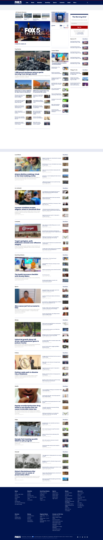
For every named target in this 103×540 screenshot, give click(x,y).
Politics (17, 352)
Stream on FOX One (57, 514)
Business (29, 518)
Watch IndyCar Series (56, 522)
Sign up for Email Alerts (82, 500)
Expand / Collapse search (87, 2)
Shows (66, 491)
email (87, 537)
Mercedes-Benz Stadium (26, 19)
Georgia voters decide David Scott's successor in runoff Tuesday (19, 123)
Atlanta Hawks (55, 495)
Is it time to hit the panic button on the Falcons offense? (51, 296)
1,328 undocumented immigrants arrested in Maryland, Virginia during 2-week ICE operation (51, 210)
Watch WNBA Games (56, 529)
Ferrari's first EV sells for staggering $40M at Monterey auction (50, 347)
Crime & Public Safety (19, 494)
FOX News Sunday (18, 504)
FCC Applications (81, 505)
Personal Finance (30, 515)
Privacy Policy (80, 32)
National (16, 495)
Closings (29, 492)
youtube (78, 537)
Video (16, 419)
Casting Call (42, 494)
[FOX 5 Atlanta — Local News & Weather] (19, 2)
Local (16, 492)
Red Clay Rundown (68, 495)
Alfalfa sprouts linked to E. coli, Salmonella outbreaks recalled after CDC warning (50, 237)
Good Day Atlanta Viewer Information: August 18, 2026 (75, 58)
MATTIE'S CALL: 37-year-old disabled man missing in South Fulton (38, 106)
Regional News (44, 514)
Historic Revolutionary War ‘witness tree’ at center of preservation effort (25, 473)
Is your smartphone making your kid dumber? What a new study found (52, 390)
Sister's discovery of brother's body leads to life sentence (20, 112)
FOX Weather (29, 500)
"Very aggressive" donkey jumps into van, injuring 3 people (51, 456)
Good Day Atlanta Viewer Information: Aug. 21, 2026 (75, 42)
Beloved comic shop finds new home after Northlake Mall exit (20, 117)
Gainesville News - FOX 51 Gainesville (45, 521)
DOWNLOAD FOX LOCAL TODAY (59, 12)
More (74, 2)
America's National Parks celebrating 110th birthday (57, 94)
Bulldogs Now (67, 500)
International (17, 497)
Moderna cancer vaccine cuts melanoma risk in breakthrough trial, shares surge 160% (51, 335)
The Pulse (67, 494)
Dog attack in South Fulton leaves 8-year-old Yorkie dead (38, 96)
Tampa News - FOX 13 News (44, 516)
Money (16, 320)
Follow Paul (42, 495)
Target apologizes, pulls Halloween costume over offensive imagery (28, 242)
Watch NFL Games (56, 515)
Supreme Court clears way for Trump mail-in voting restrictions (50, 216)
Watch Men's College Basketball (56, 524)
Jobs (78, 501)
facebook (80, 537)
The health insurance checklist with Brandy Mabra (59, 63)
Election (17, 514)
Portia (66, 497)
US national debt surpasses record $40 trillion (51, 329)
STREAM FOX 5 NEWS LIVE (20, 44)
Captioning (80, 507)
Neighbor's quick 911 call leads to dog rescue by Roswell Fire (51, 462)
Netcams (29, 494)
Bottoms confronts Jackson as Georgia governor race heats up (51, 374)
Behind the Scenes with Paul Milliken (69, 502)
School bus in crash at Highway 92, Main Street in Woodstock (23, 91)
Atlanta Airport (44, 18)
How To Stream (81, 492)
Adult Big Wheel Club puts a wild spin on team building (51, 264)
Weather (29, 491)
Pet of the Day (43, 497)
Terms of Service (80, 33)
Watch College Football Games (56, 518)
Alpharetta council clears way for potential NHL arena (41, 91)
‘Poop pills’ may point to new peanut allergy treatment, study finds (50, 408)
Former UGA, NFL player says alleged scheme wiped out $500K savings (51, 314)
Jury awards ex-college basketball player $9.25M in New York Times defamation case (52, 302)
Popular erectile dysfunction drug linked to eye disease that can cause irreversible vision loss (27, 407)
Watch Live (67, 507)
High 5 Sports (55, 498)
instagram (85, 537)
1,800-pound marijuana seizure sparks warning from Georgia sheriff (29, 73)
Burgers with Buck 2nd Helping (69, 506)
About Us (80, 491)
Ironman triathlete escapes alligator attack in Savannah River (28, 208)
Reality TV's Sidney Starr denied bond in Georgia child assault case (19, 106)
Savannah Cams (30, 495)
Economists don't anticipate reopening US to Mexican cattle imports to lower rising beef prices (51, 231)
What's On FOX (68, 509)
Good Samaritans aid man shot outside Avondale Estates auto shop (20, 101)
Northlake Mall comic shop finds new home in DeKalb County (57, 84)
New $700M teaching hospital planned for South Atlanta (51, 402)
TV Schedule (67, 510)
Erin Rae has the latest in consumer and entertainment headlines (49, 281)
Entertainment (17, 501)
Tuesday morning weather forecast (57, 100)
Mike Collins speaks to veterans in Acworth (56, 105)
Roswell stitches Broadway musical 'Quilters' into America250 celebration (75, 84)
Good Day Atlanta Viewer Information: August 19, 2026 (75, 52)
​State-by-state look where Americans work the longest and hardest (51, 198)
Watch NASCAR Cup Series (57, 521)
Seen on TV (73, 39)
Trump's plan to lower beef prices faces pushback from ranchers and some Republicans (51, 249)
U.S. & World (18, 188)
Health (16, 386)
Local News (18, 154)
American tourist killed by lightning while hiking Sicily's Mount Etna (51, 479)
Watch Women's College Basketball (57, 527)
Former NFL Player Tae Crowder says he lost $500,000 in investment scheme (50, 290)
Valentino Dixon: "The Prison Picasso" (56, 68)
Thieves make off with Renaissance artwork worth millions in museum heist (51, 473)
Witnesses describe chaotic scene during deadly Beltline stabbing (20, 96)
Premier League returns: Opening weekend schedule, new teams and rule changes (50, 308)
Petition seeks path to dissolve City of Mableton (38, 117)
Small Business (30, 521)
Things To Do (73, 70)
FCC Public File (80, 504)
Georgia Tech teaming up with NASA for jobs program (56, 78)
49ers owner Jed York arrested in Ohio (27, 307)
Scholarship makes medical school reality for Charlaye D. (56, 110)
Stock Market (29, 520)
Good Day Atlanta (19, 255)
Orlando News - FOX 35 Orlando (44, 519)
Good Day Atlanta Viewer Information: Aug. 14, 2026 (75, 63)
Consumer (17, 221)
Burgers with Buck (43, 492)
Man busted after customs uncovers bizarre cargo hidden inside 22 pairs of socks (51, 468)
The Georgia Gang (68, 498)
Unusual (17, 452)
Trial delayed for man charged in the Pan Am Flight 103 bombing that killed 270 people (51, 192)
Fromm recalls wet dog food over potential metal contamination (51, 243)
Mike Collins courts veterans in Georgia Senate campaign (37, 123)
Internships (80, 502)
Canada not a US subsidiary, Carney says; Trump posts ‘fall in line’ (51, 204)
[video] (60, 57)
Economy (29, 517)
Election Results (18, 518)
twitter (82, 537)
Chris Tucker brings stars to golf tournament (56, 89)
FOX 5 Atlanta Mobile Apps (20, 502)
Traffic (28, 498)
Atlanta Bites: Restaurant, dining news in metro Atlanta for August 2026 (75, 73)
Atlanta (53, 25)
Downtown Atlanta (18, 18)
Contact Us (80, 498)
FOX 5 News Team (81, 497)
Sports (16, 286)
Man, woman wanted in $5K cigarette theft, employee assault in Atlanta (37, 112)
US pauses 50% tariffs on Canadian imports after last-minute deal (51, 341)
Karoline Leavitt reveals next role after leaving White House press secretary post (51, 380)
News (16, 491)
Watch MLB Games (56, 519)
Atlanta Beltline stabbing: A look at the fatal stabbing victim (38, 101)
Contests (79, 495)
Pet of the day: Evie (46, 274)
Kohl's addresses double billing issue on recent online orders (51, 225)
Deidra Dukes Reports (69, 503)
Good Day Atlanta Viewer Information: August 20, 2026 (75, 47)
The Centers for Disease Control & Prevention (36, 19)
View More (85, 39)
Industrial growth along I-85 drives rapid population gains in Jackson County (27, 341)
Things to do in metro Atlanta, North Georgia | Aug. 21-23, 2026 (75, 78)
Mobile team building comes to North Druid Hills (56, 73)
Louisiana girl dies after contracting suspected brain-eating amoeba (51, 396)
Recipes (41, 498)
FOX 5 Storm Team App (32, 497)
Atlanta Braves (55, 492)
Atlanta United (55, 497)
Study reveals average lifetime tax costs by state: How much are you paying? (51, 324)
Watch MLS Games (56, 530)
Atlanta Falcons (55, 494)
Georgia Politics (18, 517)
